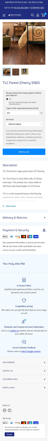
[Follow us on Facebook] (4, 410)
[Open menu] (4, 15)
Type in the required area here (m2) (22, 108)
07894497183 (37, 7)
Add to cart (24, 151)
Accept (9, 434)
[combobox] (24, 124)
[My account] (37, 15)
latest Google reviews (31, 351)
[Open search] (32, 15)
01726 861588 (21, 7)
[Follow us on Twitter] (9, 410)
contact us (14, 330)
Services (10, 119)
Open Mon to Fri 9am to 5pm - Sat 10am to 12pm (24, 2)
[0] (43, 15)
